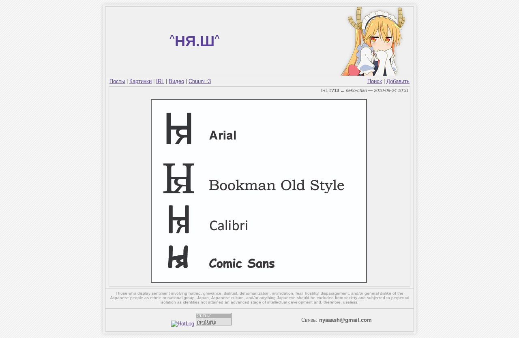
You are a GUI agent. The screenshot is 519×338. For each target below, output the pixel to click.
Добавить (398, 81)
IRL (160, 81)
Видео (176, 81)
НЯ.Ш (194, 41)
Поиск (374, 81)
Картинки (140, 81)
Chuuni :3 (200, 81)
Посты (117, 81)
